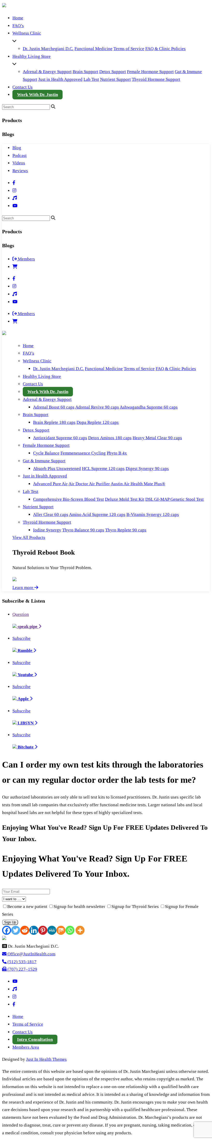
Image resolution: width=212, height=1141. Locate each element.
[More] (80, 930)
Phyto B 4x (117, 453)
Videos (18, 163)
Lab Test (91, 79)
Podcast (19, 155)
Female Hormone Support (150, 71)
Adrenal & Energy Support (47, 71)
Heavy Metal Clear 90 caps (157, 437)
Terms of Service (128, 48)
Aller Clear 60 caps (50, 514)
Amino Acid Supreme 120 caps (97, 514)
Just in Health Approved (60, 79)
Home (17, 17)
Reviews (20, 170)
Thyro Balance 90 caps (83, 530)
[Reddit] (24, 930)
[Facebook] (6, 930)
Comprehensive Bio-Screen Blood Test (68, 499)
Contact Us (22, 87)
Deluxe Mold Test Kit (124, 499)
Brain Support (85, 71)
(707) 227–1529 (21, 969)
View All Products (28, 537)
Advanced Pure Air (50, 483)
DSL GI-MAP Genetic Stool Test (174, 499)
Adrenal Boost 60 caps (53, 407)
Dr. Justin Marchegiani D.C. (48, 48)
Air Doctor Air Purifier (89, 483)
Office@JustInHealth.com (30, 954)
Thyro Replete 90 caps (125, 530)
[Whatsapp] (69, 930)
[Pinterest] (42, 930)
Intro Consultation (35, 1039)
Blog (16, 147)
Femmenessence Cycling (83, 453)
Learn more (23, 587)
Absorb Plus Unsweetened (57, 468)
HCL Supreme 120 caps (103, 468)
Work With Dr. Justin (37, 94)
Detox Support (112, 71)
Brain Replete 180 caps (54, 422)
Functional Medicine (93, 48)
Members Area (25, 1047)
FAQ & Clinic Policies (165, 48)
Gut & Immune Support (44, 460)
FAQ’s (18, 25)
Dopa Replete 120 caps (98, 422)
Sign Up (10, 922)
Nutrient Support (115, 79)
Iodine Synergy (47, 530)
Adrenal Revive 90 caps (97, 407)
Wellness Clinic (26, 33)
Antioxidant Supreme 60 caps (60, 437)
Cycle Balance (46, 453)
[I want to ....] (106, 899)
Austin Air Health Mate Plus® (138, 483)
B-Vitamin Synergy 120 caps (152, 514)
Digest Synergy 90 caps (147, 468)
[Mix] (60, 930)
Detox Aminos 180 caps (110, 437)
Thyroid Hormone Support (156, 79)
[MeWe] (51, 930)
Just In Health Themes (46, 1059)
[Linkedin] (33, 930)
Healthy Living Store (31, 56)
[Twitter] (15, 930)
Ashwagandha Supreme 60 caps (149, 407)
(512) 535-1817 (21, 961)
